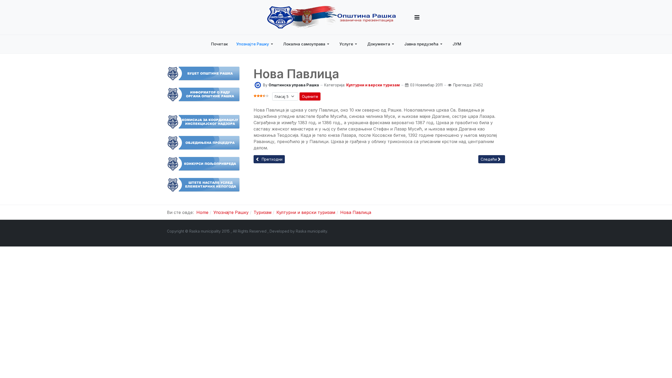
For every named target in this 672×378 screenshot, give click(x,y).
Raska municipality (311, 231)
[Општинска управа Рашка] (258, 84)
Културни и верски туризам (373, 85)
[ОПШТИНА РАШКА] (331, 17)
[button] (416, 17)
